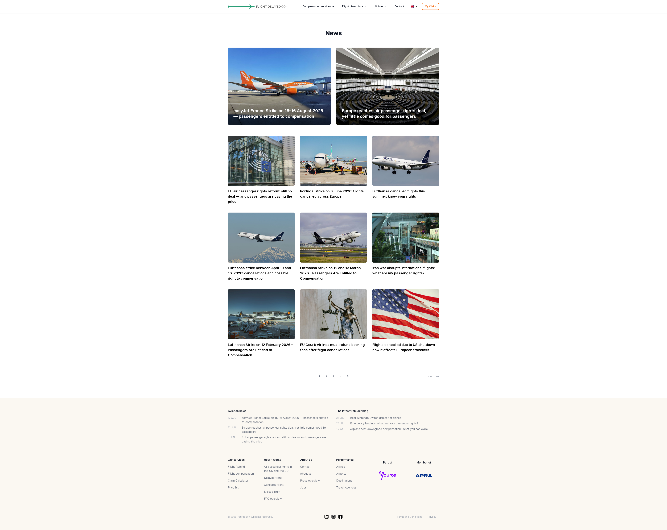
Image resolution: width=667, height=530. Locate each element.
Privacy (432, 516)
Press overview (310, 480)
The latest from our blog (352, 411)
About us (305, 473)
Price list (233, 487)
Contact (399, 6)
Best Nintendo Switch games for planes (375, 418)
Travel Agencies (346, 487)
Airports (341, 473)
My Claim (430, 6)
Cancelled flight (274, 484)
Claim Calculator (238, 480)
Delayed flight (273, 477)
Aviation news (237, 411)
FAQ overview (273, 498)
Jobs (303, 487)
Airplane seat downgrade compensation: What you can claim (389, 429)
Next (431, 376)
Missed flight (272, 491)
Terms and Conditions (409, 516)
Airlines (340, 466)
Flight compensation (241, 473)
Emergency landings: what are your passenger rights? (384, 423)
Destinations (344, 480)
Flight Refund (236, 466)
